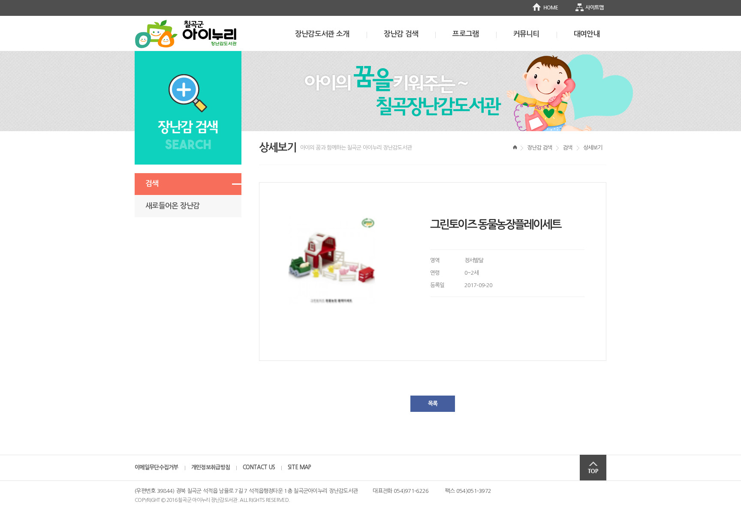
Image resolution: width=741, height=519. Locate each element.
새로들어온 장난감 (172, 206)
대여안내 (587, 34)
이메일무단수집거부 (156, 467)
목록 (432, 403)
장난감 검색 (401, 34)
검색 (152, 183)
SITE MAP (299, 467)
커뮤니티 (526, 34)
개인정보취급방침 (210, 467)
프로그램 (465, 34)
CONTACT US (259, 467)
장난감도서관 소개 (322, 34)
